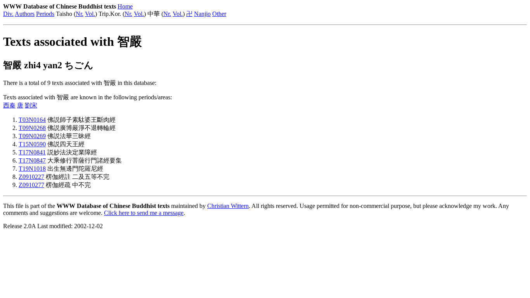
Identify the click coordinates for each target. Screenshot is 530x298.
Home (125, 6)
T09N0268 (32, 128)
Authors (25, 13)
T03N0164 (32, 119)
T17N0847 (32, 160)
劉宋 (31, 105)
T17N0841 (32, 152)
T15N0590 (32, 144)
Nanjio (202, 13)
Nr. (79, 13)
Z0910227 (31, 176)
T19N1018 (32, 168)
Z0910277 (31, 185)
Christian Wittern (228, 206)
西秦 (9, 105)
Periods (45, 13)
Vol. (90, 13)
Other (219, 13)
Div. (8, 13)
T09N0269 (32, 136)
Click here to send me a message (144, 213)
